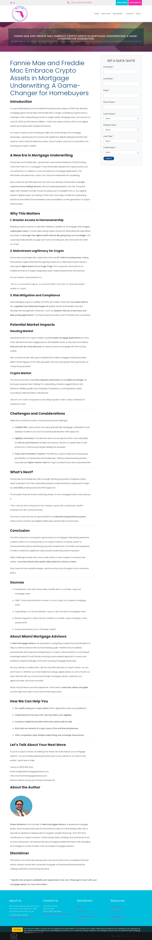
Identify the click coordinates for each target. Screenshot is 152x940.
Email (106, 90)
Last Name (108, 79)
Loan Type (108, 136)
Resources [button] (118, 14)
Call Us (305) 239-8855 (81, 2)
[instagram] (14, 3)
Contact (130, 14)
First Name (108, 67)
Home (96, 14)
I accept (17, 929)
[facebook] (11, 3)
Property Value (110, 125)
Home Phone (109, 102)
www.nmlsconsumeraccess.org (21, 917)
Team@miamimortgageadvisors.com (58, 914)
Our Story (106, 14)
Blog (138, 14)
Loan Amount (109, 114)
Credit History (109, 147)
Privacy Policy (38, 932)
